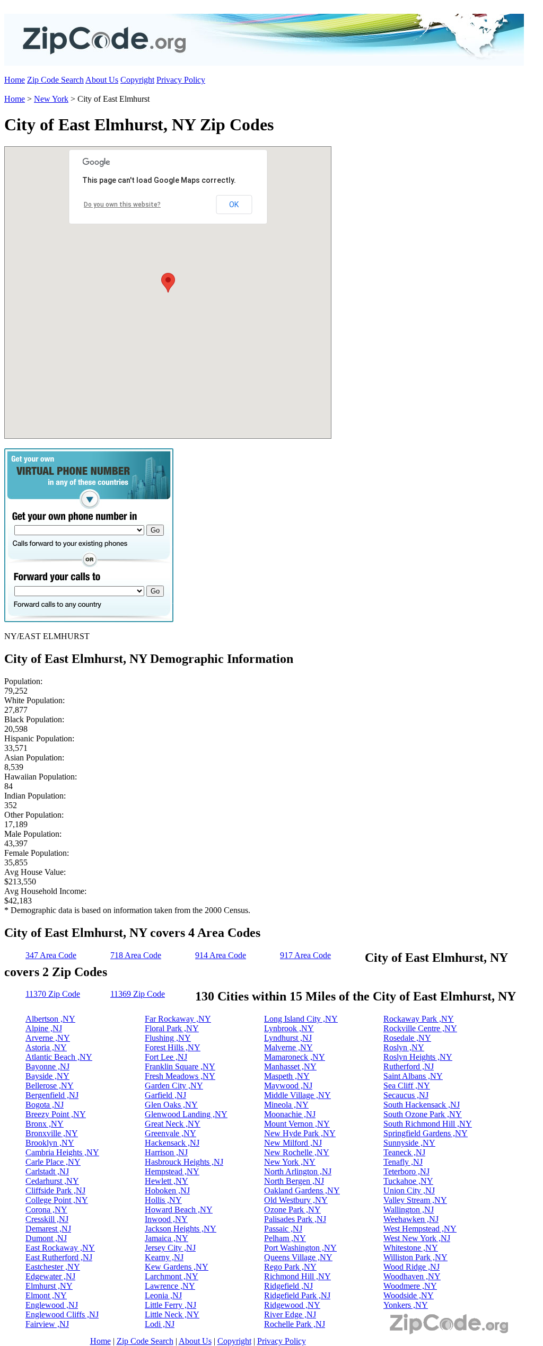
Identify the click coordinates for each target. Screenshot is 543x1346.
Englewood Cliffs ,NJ (62, 1314)
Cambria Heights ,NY (62, 1152)
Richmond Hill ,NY (297, 1276)
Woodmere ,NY (410, 1285)
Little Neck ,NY (172, 1314)
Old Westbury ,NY (296, 1200)
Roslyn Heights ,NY (417, 1056)
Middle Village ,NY (297, 1095)
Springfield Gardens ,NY (425, 1133)
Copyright (137, 79)
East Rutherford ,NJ (58, 1257)
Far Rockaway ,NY (178, 1018)
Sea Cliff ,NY (406, 1085)
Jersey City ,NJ (170, 1247)
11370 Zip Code (52, 993)
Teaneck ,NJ (404, 1152)
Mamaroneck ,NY (294, 1056)
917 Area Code (305, 955)
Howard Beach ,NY (179, 1209)
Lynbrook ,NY (289, 1028)
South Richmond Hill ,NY (427, 1123)
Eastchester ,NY (52, 1266)
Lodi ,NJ (159, 1324)
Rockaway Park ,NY (418, 1018)
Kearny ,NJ (164, 1257)
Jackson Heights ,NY (180, 1228)
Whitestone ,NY (410, 1247)
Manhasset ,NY (290, 1066)
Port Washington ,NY (300, 1247)
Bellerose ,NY (49, 1085)
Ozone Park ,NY (292, 1209)
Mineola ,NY (286, 1104)
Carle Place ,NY (53, 1161)
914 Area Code (220, 955)
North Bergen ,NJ (294, 1180)
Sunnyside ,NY (409, 1142)
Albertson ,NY (50, 1018)
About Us (101, 79)
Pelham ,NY (285, 1238)
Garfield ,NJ (165, 1095)
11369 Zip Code (137, 993)
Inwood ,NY (166, 1219)
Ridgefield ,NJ (288, 1285)
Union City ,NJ (409, 1190)
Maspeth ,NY (287, 1076)
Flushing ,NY (168, 1037)
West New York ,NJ (416, 1238)
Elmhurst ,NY (49, 1285)
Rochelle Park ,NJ (294, 1324)
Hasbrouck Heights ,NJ (184, 1161)
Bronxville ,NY (51, 1133)
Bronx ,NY (44, 1123)
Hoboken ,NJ (167, 1190)
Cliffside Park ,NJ (55, 1190)
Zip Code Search (55, 79)
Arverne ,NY (47, 1037)
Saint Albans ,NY (413, 1076)
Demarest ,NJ (48, 1228)
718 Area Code (135, 955)
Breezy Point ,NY (55, 1114)
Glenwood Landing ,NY (186, 1114)
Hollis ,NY (163, 1200)
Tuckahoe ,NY (408, 1180)
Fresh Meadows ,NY (180, 1076)
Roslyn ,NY (403, 1047)
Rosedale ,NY (407, 1037)
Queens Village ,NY (298, 1257)
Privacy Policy (180, 79)
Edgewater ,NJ (50, 1276)
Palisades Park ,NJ (295, 1219)
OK (234, 204)
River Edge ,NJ (290, 1314)
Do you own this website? (122, 204)
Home (14, 79)
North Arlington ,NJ (297, 1171)
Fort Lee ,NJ (166, 1056)
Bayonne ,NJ (47, 1066)
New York (51, 98)
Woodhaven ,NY (412, 1276)
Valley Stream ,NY (415, 1200)
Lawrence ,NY (170, 1285)
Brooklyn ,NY (49, 1142)
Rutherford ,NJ (408, 1066)
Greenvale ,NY (170, 1133)
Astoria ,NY (46, 1047)
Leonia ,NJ (163, 1295)
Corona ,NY (46, 1209)
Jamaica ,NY (166, 1238)
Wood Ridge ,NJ (411, 1266)
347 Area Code (50, 955)
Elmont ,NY (46, 1295)
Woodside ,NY (408, 1295)
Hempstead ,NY (172, 1171)
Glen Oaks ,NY (171, 1104)
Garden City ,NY (174, 1085)
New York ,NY (290, 1161)
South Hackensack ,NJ (421, 1104)
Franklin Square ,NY (180, 1066)
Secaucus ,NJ (405, 1095)
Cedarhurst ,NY (52, 1180)
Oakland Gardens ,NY (302, 1190)
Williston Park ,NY (415, 1257)
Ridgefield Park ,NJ (297, 1295)
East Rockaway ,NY (60, 1247)
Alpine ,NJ (43, 1028)
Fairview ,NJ (47, 1324)
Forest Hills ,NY (172, 1047)
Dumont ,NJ (46, 1238)
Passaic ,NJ (283, 1228)
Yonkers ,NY (405, 1304)
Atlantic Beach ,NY (58, 1056)
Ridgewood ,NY (292, 1304)
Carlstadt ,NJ (47, 1171)
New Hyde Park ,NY (300, 1133)
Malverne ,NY (288, 1047)
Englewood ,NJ (51, 1304)
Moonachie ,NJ (290, 1114)
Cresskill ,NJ (46, 1219)
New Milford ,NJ (293, 1142)
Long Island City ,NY (301, 1018)
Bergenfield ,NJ (51, 1095)
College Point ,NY (56, 1200)
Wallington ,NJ (408, 1209)
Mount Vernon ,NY (297, 1123)
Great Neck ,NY (172, 1123)
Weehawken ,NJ (411, 1219)
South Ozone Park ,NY (422, 1114)
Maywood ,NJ (288, 1085)
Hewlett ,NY (166, 1180)
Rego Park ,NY (290, 1266)
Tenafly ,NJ (403, 1161)
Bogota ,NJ (44, 1104)
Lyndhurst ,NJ (288, 1037)
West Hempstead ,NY (420, 1228)
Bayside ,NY (47, 1076)
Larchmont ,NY (171, 1276)
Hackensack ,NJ (172, 1142)
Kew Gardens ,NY (176, 1266)
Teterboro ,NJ (406, 1171)
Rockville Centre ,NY (420, 1028)
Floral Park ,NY (172, 1028)
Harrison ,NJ (166, 1152)
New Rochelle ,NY (296, 1152)
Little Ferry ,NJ (170, 1304)
